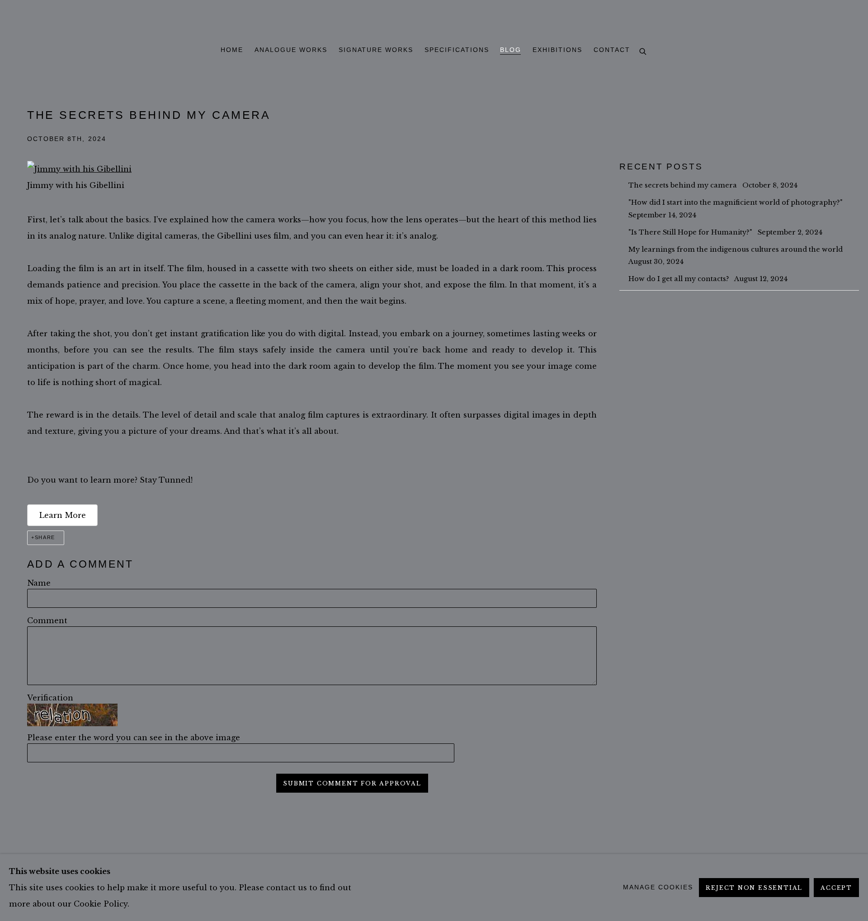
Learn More (62, 515)
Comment (47, 620)
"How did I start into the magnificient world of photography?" (736, 202)
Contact (612, 50)
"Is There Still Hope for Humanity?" (691, 232)
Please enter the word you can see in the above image (133, 737)
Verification (50, 697)
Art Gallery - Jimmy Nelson (434, 21)
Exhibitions (557, 50)
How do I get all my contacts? (679, 279)
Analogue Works (291, 50)
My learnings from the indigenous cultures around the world (736, 249)
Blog (510, 50)
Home (232, 50)
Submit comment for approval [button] (352, 783)
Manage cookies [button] (658, 887)
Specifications (457, 50)
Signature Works (376, 50)
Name (39, 582)
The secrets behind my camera (683, 185)
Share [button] (45, 537)
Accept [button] (836, 887)
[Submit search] (643, 52)
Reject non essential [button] (754, 887)
